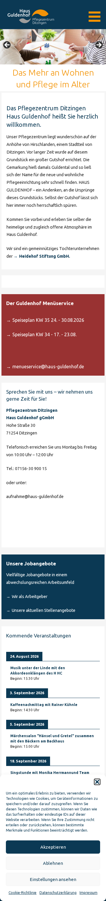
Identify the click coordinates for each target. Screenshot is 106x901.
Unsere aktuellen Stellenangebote (43, 610)
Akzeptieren (53, 847)
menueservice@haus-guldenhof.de (48, 366)
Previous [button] (7, 45)
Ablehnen (53, 863)
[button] (97, 782)
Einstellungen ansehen (53, 879)
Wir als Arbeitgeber (29, 596)
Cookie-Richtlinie (23, 893)
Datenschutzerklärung (58, 893)
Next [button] (98, 45)
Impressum (88, 893)
